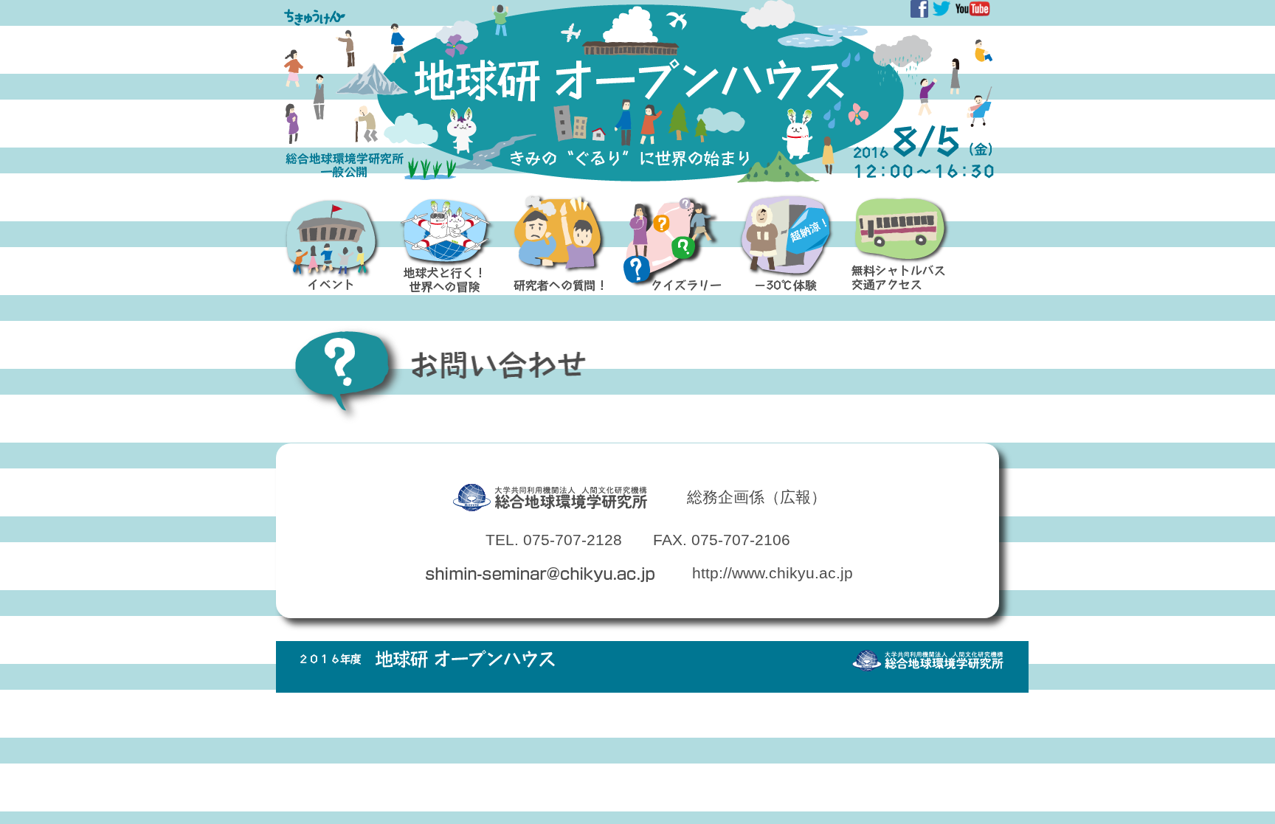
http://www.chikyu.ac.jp (772, 572)
